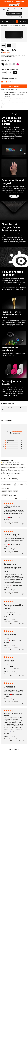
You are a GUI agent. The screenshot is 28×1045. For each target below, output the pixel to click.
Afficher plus (13, 495)
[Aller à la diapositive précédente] (2, 3)
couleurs (4, 491)
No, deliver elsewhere (13, 16)
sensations (4, 495)
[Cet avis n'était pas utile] (22, 524)
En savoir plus (18, 729)
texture (15, 491)
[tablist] (13, 21)
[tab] (13, 21)
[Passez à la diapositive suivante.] (26, 3)
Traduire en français (10, 549)
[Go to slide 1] (3, 45)
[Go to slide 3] (14, 45)
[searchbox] (7, 484)
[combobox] (18, 498)
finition (10, 491)
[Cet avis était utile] (19, 524)
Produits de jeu (5, 25)
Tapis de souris (14, 25)
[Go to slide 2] (9, 45)
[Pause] (11, 196)
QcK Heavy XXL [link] (23, 25)
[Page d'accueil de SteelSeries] (7, 21)
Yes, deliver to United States (14, 13)
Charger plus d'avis (14, 749)
